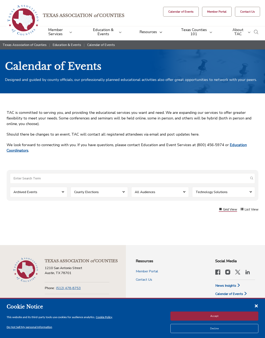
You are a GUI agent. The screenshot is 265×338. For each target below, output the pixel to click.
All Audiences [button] (145, 192)
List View (251, 209)
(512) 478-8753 (68, 288)
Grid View (230, 209)
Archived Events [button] (25, 192)
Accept (214, 316)
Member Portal (147, 271)
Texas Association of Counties (24, 45)
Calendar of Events (229, 294)
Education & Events (67, 45)
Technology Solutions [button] (212, 192)
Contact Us (144, 279)
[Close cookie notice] (256, 306)
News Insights (226, 285)
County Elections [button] (86, 192)
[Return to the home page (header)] (23, 20)
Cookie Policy (104, 317)
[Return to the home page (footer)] (25, 269)
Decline (214, 328)
